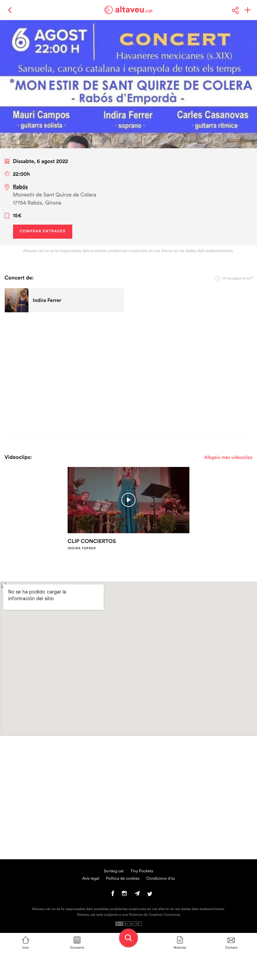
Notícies (180, 947)
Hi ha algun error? (237, 279)
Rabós (20, 187)
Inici (25, 947)
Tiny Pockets (142, 871)
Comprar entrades (43, 231)
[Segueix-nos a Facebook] (112, 895)
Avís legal (90, 879)
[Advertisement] (129, 373)
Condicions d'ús (160, 879)
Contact (231, 947)
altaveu (134, 9)
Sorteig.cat (113, 871)
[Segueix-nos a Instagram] (124, 895)
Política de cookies (123, 879)
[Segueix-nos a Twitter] (149, 895)
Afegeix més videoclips (228, 457)
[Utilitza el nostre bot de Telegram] (137, 895)
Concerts (77, 947)
